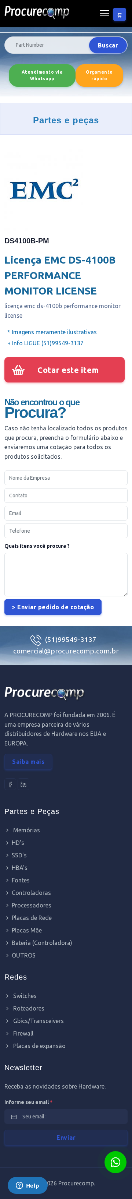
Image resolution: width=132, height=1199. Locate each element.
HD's (18, 842)
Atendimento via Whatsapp (42, 75)
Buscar (108, 45)
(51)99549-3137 (70, 639)
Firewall (22, 1033)
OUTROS (24, 955)
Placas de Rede (32, 917)
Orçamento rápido (99, 75)
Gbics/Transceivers (38, 1021)
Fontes (21, 880)
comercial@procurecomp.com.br (66, 651)
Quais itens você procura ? (37, 546)
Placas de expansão (39, 1046)
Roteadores (28, 1008)
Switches (24, 995)
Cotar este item (68, 369)
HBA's (19, 867)
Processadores (31, 905)
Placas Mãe (27, 930)
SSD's (19, 855)
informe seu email (28, 1102)
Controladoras (31, 892)
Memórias (26, 830)
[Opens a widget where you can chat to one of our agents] (27, 1186)
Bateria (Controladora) (42, 942)
